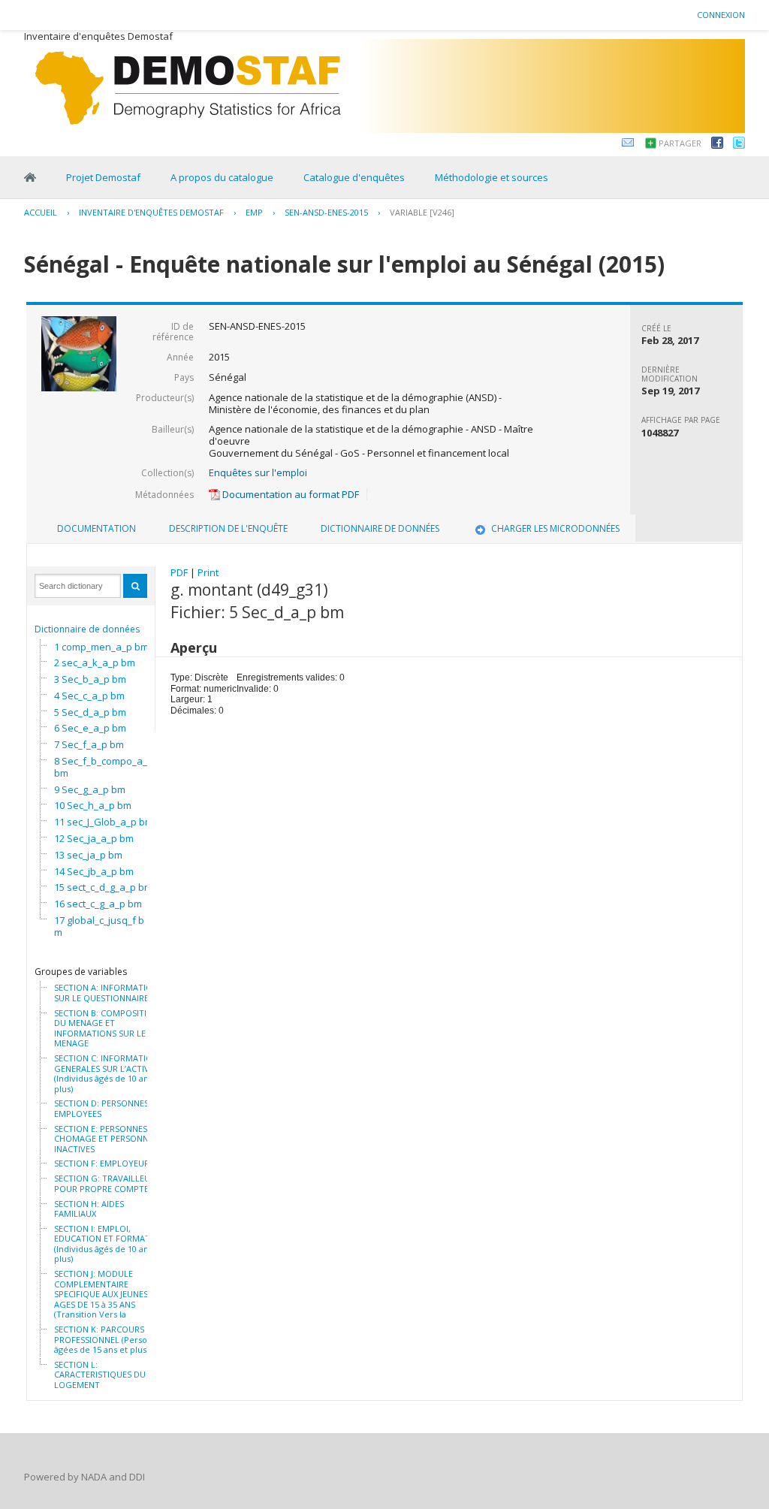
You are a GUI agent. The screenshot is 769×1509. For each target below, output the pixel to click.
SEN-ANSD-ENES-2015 (326, 212)
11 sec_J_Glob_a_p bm (103, 822)
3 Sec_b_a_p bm (90, 679)
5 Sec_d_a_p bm (90, 712)
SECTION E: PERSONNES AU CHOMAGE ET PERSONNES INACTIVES (107, 1139)
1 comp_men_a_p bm (101, 647)
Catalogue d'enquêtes (354, 177)
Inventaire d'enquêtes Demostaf (151, 212)
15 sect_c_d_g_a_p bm (103, 887)
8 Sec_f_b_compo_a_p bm (103, 767)
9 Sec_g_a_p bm (89, 789)
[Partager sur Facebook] (717, 145)
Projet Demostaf (103, 177)
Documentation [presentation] (96, 528)
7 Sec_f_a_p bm (89, 744)
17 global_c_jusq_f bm (99, 926)
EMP (254, 212)
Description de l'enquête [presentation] (228, 528)
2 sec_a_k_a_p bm (94, 662)
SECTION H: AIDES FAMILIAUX (89, 1209)
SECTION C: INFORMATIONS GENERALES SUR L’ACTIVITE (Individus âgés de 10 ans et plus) (108, 1073)
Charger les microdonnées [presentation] (555, 528)
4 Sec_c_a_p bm (89, 696)
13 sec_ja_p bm (88, 855)
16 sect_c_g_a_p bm (98, 904)
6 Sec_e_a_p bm (90, 728)
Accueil (40, 212)
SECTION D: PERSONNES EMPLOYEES (101, 1108)
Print (208, 572)
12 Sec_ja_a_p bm (94, 838)
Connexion (721, 14)
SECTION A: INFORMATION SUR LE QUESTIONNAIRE (106, 992)
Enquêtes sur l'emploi (258, 472)
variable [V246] (422, 212)
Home (30, 177)
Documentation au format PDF (289, 494)
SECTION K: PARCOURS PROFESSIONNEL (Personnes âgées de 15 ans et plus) (110, 1339)
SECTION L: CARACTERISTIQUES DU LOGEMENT (100, 1375)
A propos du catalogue (221, 177)
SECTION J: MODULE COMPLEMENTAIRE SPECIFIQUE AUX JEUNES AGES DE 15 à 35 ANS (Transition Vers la (101, 1294)
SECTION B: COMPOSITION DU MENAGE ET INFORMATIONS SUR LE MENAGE (106, 1028)
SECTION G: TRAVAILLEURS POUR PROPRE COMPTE (107, 1183)
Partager (680, 143)
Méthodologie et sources (491, 177)
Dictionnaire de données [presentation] (380, 528)
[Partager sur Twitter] (739, 145)
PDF (179, 572)
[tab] (96, 529)
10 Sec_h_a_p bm (92, 805)
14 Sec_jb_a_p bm (94, 871)
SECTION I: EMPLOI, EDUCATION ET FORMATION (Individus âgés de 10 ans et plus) (109, 1244)
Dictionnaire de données (87, 629)
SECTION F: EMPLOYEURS (104, 1163)
